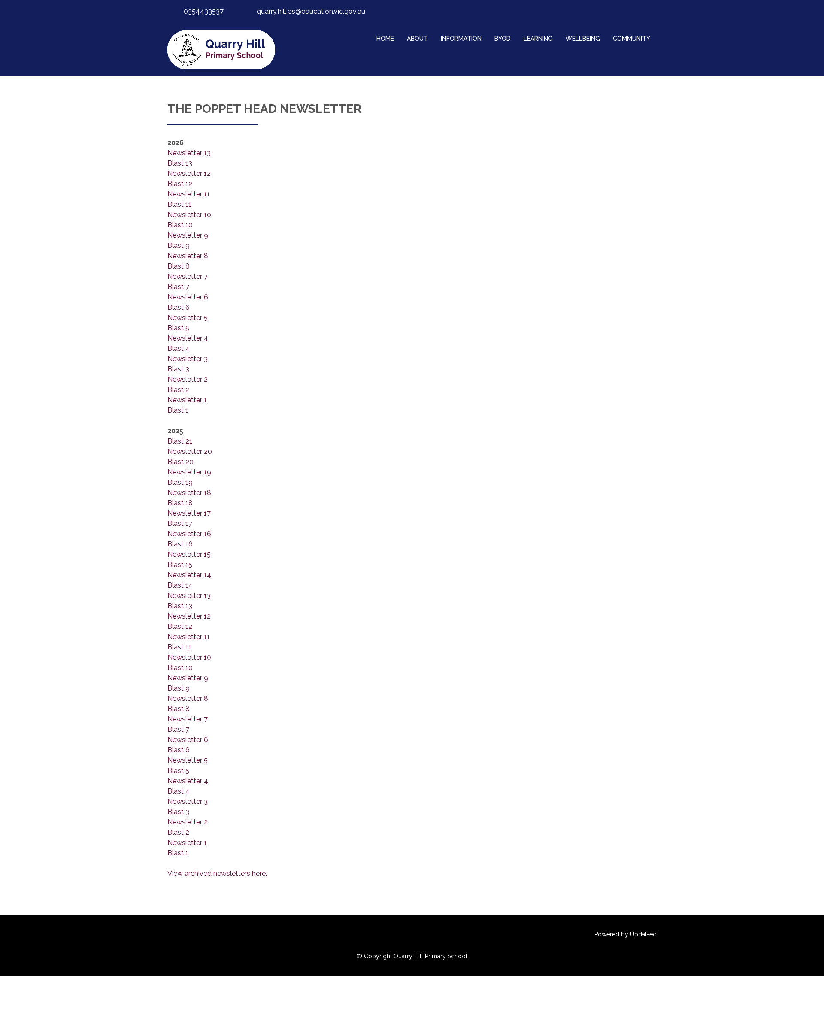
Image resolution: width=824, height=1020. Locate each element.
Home (385, 38)
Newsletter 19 (189, 472)
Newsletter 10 (189, 215)
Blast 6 (178, 307)
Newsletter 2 (187, 379)
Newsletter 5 (187, 318)
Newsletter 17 (189, 513)
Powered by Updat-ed (625, 934)
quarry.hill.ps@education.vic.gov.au (311, 11)
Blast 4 (178, 348)
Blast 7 (178, 287)
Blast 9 (178, 245)
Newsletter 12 (189, 173)
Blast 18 (180, 503)
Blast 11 (179, 204)
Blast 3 (178, 369)
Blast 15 (179, 565)
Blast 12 (179, 184)
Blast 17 (179, 523)
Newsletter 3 (187, 359)
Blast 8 (178, 266)
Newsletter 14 (189, 575)
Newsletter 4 (187, 338)
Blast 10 (180, 225)
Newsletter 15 (189, 554)
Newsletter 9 (187, 235)
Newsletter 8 (187, 256)
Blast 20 (180, 462)
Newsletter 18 (189, 493)
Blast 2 (178, 390)
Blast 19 (180, 482)
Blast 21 (179, 441)
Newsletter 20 (189, 451)
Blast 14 (180, 585)
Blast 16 (180, 544)
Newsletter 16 (189, 534)
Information (461, 38)
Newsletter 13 (189, 153)
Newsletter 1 (187, 400)
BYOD (502, 38)
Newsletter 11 (188, 194)
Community (631, 38)
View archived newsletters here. (217, 873)
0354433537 (204, 11)
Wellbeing (583, 38)
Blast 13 (179, 163)
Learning (538, 38)
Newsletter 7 (187, 276)
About (417, 38)
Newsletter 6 (187, 297)
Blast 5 (178, 328)
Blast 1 (177, 410)
